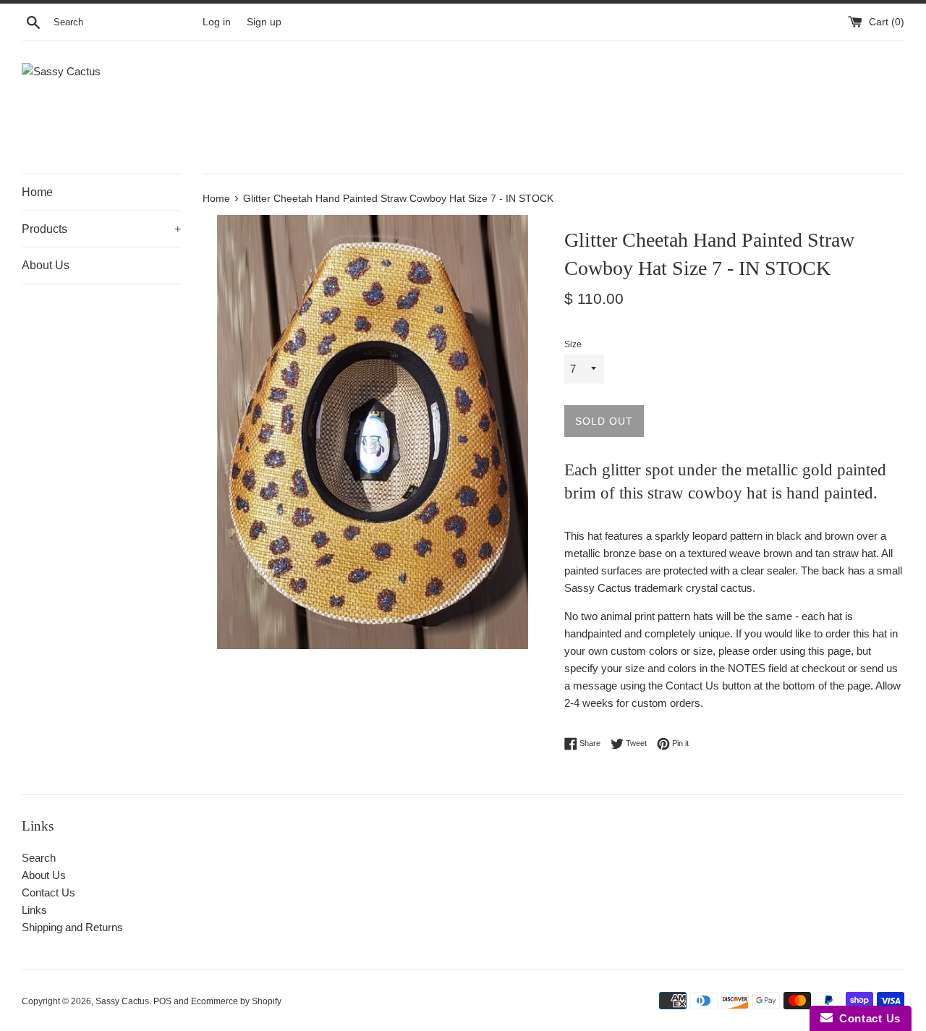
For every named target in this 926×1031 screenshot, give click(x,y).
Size (573, 344)
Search (39, 858)
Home (37, 192)
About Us (45, 265)
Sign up (264, 22)
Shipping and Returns (72, 927)
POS (162, 1001)
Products (101, 229)
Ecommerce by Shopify (236, 1001)
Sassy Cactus (122, 1001)
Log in (217, 22)
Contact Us (48, 892)
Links (34, 910)
